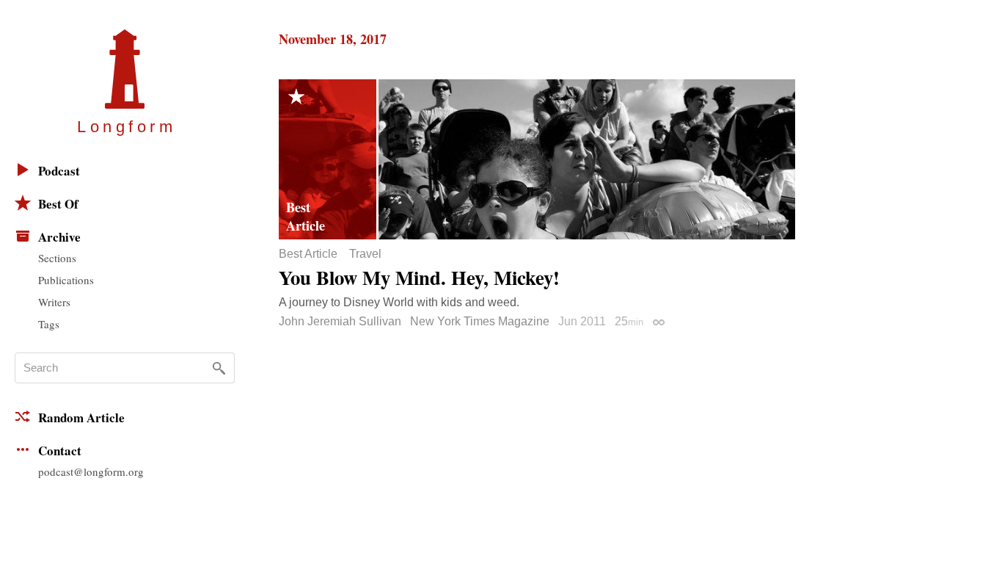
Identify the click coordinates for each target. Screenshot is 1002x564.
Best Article (308, 254)
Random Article (81, 417)
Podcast (59, 171)
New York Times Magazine (479, 321)
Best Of (58, 204)
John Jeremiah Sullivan (340, 321)
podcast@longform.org (91, 471)
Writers (54, 301)
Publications (66, 279)
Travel (365, 254)
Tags (48, 324)
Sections (57, 257)
